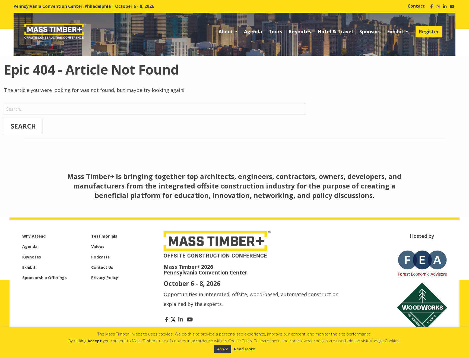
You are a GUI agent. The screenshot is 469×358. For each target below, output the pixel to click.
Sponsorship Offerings (44, 277)
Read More (244, 348)
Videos (97, 246)
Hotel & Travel (335, 31)
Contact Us (102, 267)
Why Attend (34, 236)
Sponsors (370, 31)
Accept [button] (222, 349)
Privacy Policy (104, 277)
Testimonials (104, 236)
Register (429, 31)
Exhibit (395, 31)
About (225, 31)
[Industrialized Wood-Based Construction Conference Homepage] (55, 30)
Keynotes (300, 31)
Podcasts (100, 257)
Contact (416, 6)
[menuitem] (228, 31)
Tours (275, 31)
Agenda (253, 31)
